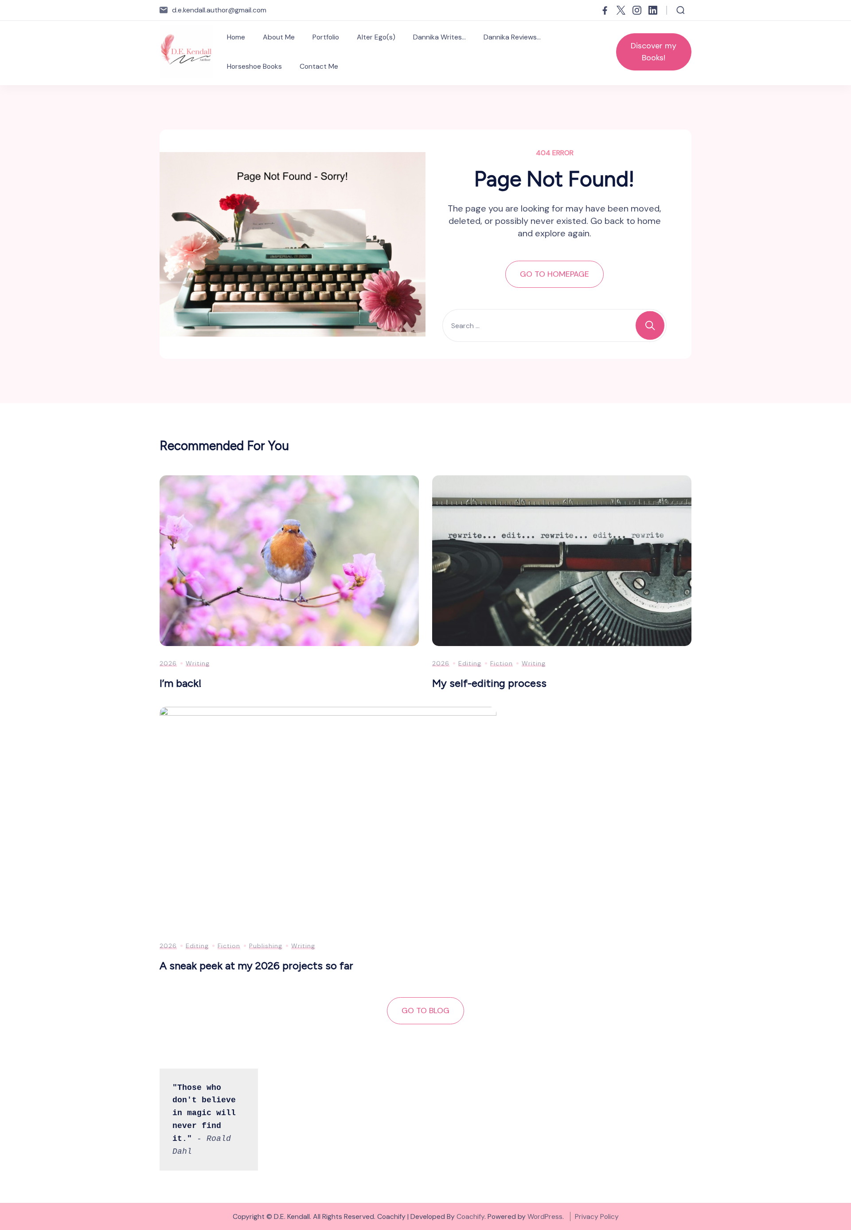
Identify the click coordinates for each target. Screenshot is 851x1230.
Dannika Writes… (439, 37)
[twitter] (621, 10)
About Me (279, 37)
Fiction (501, 663)
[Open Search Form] (680, 10)
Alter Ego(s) (376, 37)
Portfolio (325, 37)
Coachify (470, 1216)
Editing (469, 663)
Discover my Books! (653, 51)
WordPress (544, 1216)
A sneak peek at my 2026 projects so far (256, 965)
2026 (168, 663)
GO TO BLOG (425, 1010)
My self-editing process (489, 683)
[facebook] (605, 10)
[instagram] (636, 10)
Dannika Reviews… (512, 37)
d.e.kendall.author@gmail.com (219, 10)
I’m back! (181, 683)
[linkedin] (652, 10)
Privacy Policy (597, 1216)
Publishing (265, 946)
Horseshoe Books (254, 66)
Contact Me (319, 66)
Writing (198, 663)
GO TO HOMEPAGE (554, 274)
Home (236, 37)
